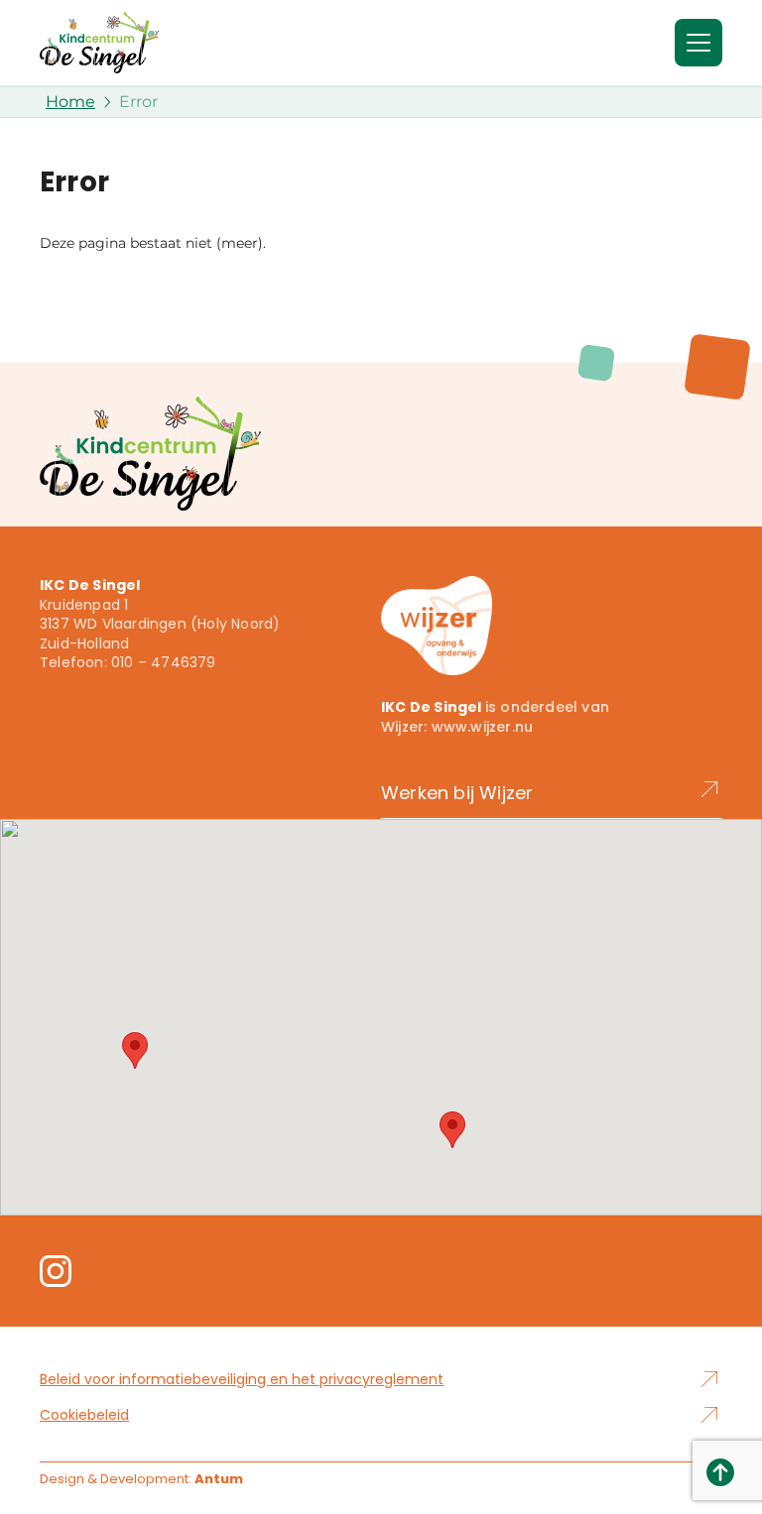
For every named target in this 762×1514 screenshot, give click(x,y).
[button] (135, 1050)
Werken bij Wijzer (457, 792)
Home (70, 101)
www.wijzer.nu (483, 727)
